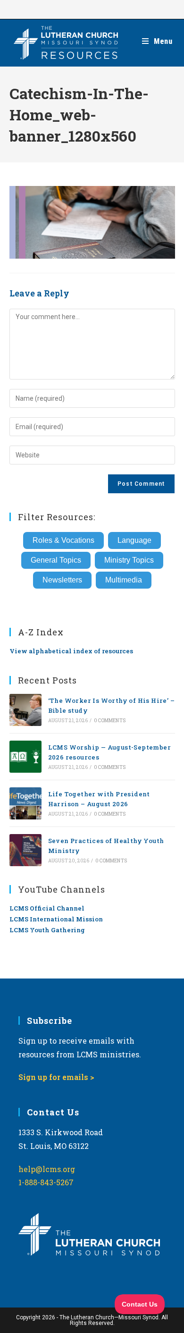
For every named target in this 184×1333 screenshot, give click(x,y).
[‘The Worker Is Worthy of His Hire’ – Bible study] (25, 710)
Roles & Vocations (63, 540)
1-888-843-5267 (46, 1182)
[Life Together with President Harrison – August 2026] (25, 803)
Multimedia (123, 580)
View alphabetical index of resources (71, 651)
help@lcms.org (46, 1169)
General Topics (56, 560)
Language (134, 540)
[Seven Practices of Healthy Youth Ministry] (25, 850)
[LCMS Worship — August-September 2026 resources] (25, 757)
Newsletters (62, 580)
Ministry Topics (129, 560)
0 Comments (109, 720)
